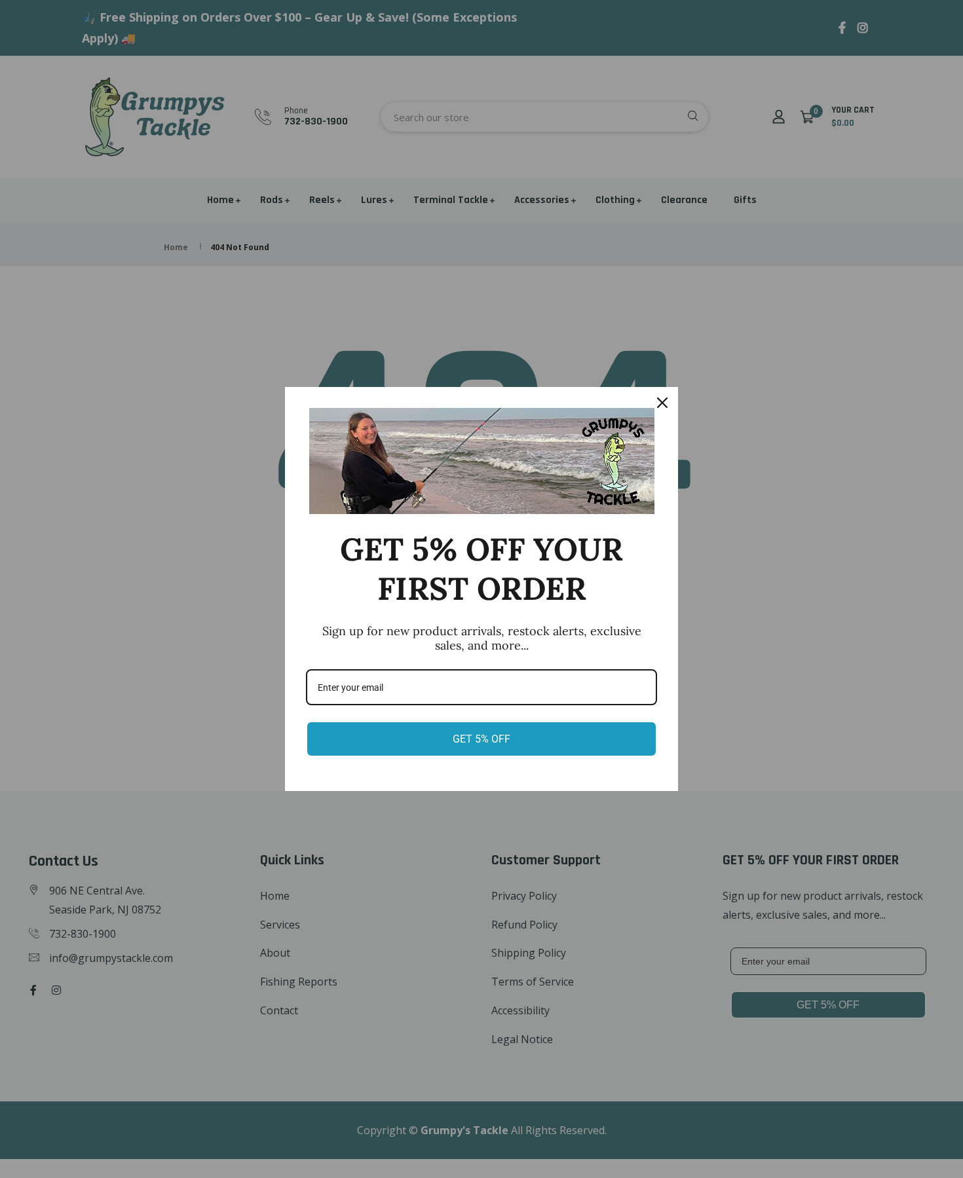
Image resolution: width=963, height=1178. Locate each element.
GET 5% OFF (481, 739)
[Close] (662, 402)
